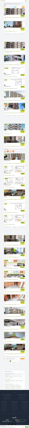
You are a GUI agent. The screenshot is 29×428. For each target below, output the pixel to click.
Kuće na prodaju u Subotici (24, 405)
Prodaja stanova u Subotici (4, 405)
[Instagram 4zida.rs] (17, 424)
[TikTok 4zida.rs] (18, 424)
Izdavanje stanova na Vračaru (22, 398)
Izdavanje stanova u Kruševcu (14, 407)
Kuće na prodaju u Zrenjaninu (25, 406)
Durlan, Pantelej (20, 380)
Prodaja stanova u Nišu (4, 403)
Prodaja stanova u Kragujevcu (4, 404)
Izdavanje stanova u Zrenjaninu (14, 406)
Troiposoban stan (7, 388)
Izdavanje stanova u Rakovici (22, 399)
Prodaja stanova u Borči (6, 396)
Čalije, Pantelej (16, 380)
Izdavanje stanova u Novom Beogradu (22, 397)
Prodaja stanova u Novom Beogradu (6, 398)
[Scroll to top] (14, 392)
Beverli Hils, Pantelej (13, 380)
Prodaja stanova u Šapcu (4, 407)
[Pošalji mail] (20, 424)
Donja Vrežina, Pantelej (7, 380)
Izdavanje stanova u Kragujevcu (14, 404)
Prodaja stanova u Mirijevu (6, 399)
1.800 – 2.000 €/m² (7, 377)
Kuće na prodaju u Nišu (24, 403)
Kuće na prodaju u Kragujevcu (25, 404)
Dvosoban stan (7, 387)
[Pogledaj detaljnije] (14, 11)
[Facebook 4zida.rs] (16, 424)
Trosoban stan (19, 387)
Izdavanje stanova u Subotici (14, 405)
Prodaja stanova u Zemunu (6, 397)
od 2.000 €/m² (11, 377)
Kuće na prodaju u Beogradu (25, 407)
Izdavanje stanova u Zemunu (22, 396)
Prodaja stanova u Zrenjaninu (4, 406)
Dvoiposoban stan (13, 387)
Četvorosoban (13, 388)
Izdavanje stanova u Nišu (14, 403)
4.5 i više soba (18, 388)
